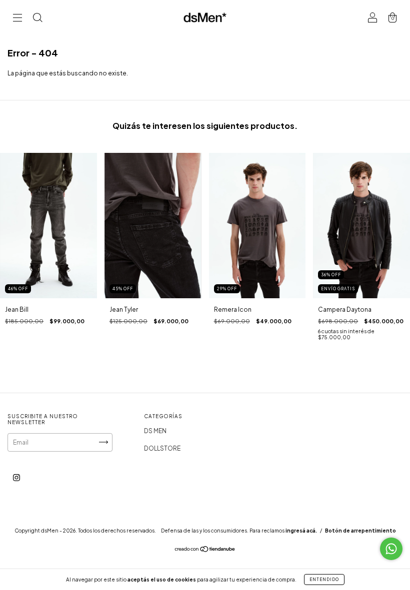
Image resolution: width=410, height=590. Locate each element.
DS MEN (155, 431)
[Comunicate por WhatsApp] (391, 549)
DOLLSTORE (162, 448)
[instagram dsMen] (17, 477)
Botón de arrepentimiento (360, 531)
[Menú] (17, 18)
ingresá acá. (301, 531)
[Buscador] (37, 18)
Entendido (324, 579)
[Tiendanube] (205, 550)
